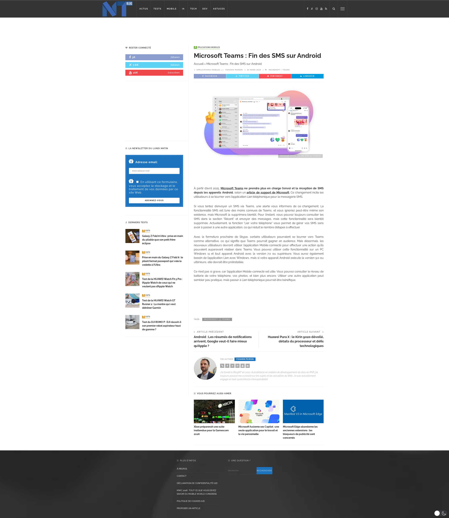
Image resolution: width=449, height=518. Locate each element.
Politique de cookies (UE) (191, 501)
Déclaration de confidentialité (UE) (197, 483)
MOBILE (172, 9)
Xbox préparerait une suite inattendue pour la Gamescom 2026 (211, 430)
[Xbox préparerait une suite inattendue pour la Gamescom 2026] (214, 411)
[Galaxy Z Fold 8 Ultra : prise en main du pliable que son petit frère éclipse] (132, 236)
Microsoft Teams (232, 188)
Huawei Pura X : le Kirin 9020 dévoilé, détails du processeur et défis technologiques (296, 341)
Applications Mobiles (207, 47)
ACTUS (143, 9)
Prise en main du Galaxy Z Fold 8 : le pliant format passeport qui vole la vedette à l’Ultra (162, 261)
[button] (440, 513)
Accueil (198, 63)
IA (183, 9)
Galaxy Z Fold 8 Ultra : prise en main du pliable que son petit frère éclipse (162, 240)
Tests (146, 231)
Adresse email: (146, 162)
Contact (181, 476)
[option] (214, 418)
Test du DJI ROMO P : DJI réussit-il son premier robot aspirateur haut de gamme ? (161, 326)
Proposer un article (188, 508)
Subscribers (174, 72)
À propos (182, 469)
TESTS (157, 9)
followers (175, 57)
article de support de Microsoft (268, 192)
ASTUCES (219, 9)
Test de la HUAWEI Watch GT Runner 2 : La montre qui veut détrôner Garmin (159, 304)
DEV (205, 9)
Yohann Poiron (234, 70)
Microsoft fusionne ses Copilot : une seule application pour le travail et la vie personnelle (258, 430)
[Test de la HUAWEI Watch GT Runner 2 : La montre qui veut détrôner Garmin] (132, 300)
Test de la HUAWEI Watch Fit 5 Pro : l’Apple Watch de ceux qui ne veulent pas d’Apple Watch (162, 283)
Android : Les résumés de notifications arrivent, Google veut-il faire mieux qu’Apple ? (223, 341)
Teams (286, 70)
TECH (193, 9)
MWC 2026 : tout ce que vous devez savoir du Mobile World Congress (197, 492)
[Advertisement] (67, 29)
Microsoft (274, 70)
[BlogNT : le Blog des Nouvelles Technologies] (117, 8)
